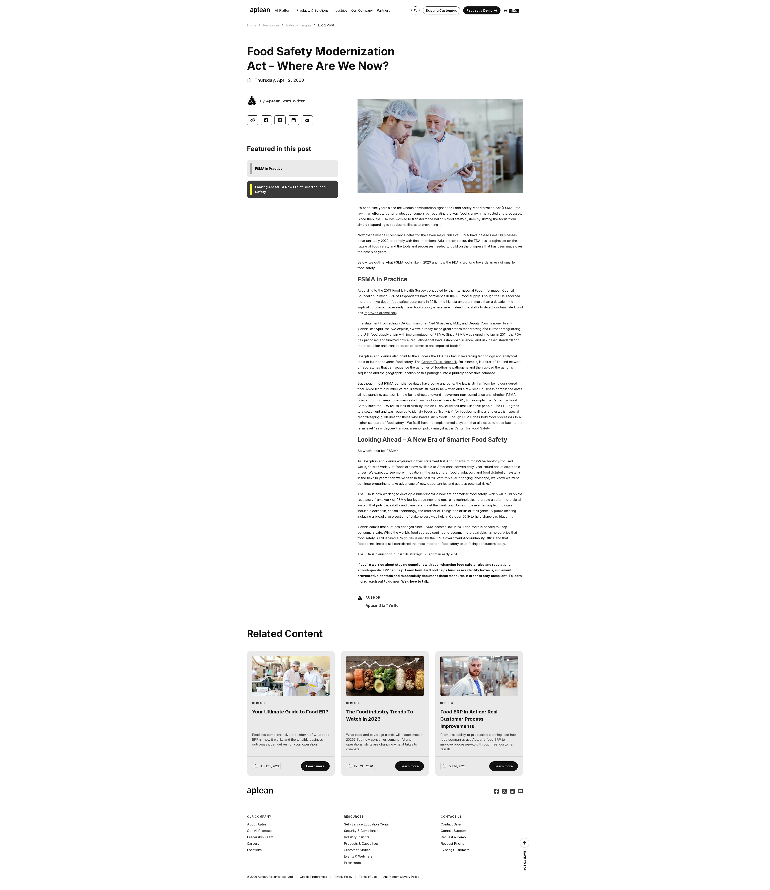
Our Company (362, 10)
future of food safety (373, 246)
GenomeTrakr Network (439, 362)
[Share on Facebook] (266, 120)
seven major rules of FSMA (448, 235)
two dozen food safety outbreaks (399, 302)
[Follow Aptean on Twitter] (504, 792)
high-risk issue (412, 538)
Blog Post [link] (326, 25)
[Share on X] (280, 120)
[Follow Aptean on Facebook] (496, 792)
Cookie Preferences (313, 876)
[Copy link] (252, 120)
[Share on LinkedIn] (293, 120)
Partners (383, 10)
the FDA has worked (391, 219)
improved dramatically (380, 313)
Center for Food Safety (472, 428)
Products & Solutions (312, 10)
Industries (339, 10)
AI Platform (283, 10)
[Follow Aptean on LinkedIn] (512, 792)
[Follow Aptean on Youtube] (520, 792)
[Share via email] (307, 120)
